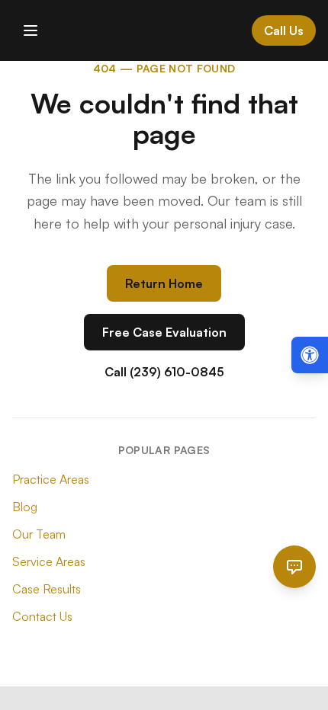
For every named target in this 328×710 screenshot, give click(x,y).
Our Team (39, 534)
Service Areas (48, 561)
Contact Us (42, 616)
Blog (24, 506)
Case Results (46, 588)
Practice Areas (50, 479)
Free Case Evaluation (164, 332)
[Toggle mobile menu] (30, 30)
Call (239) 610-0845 (164, 371)
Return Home (164, 283)
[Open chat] (294, 566)
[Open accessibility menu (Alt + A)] (309, 355)
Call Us (284, 30)
